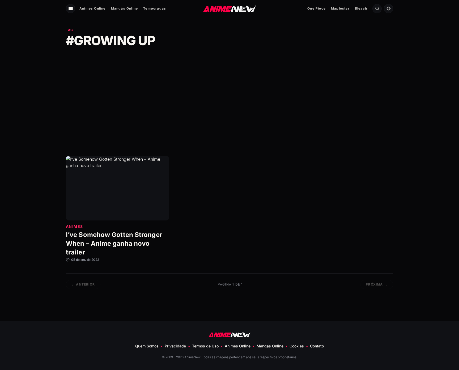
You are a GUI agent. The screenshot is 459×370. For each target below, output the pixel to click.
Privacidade (175, 346)
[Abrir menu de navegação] (70, 8)
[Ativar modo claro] (388, 8)
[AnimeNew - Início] (229, 8)
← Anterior (83, 284)
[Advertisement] (229, 108)
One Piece (316, 8)
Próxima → (377, 284)
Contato (317, 346)
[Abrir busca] (377, 8)
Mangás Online (124, 8)
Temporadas (154, 8)
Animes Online (92, 8)
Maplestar (340, 8)
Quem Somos (147, 346)
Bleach (361, 8)
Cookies (297, 346)
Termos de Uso (205, 346)
